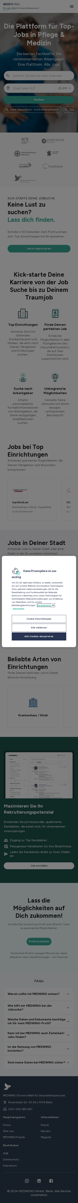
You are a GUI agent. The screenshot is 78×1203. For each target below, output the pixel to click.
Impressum (18, 608)
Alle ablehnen (39, 627)
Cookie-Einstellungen (39, 618)
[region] (39, 601)
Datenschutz (44, 605)
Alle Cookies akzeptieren (39, 636)
